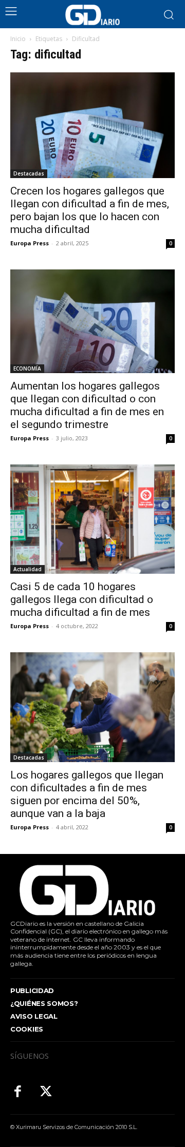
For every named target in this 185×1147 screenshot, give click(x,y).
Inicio (18, 38)
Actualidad (27, 569)
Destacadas (28, 173)
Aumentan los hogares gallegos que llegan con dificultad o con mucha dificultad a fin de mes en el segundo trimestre (87, 405)
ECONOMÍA (27, 368)
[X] (46, 1092)
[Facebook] (17, 1092)
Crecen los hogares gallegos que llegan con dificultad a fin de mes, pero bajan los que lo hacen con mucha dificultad (89, 210)
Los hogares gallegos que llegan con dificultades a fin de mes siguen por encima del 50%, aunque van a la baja (86, 794)
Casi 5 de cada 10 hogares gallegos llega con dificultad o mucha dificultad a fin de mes (81, 599)
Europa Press (29, 243)
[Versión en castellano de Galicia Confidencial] (92, 15)
